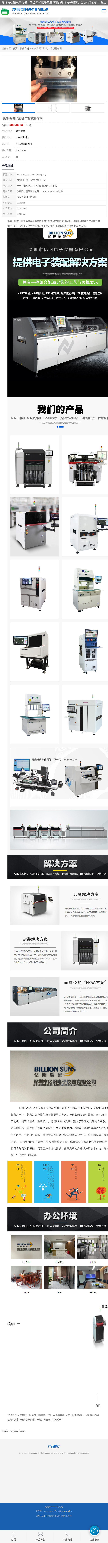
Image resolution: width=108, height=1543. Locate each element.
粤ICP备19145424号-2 (63, 1511)
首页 (15, 48)
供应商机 (24, 48)
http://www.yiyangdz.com (13, 1431)
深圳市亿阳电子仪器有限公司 (48, 1516)
